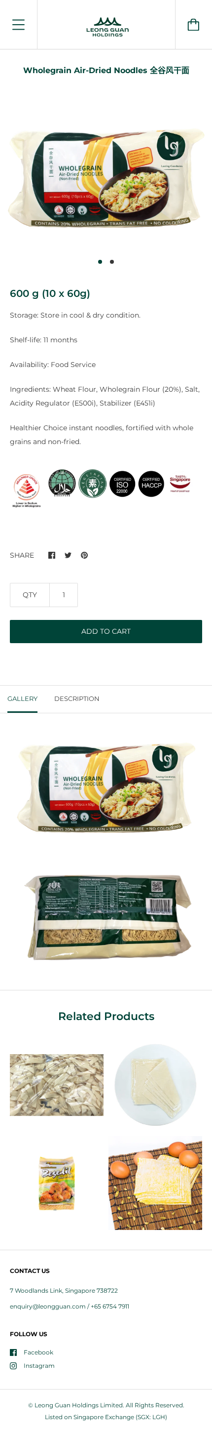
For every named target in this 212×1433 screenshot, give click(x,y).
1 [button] (100, 262)
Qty (30, 594)
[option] (106, 179)
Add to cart (106, 631)
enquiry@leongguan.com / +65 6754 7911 (69, 1306)
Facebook (38, 1352)
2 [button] (112, 262)
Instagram (39, 1365)
